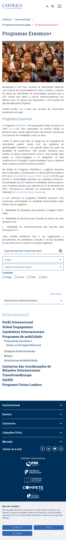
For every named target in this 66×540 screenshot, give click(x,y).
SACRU (7, 380)
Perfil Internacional (17, 322)
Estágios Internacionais (19, 351)
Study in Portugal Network (23, 345)
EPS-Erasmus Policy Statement (29, 192)
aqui (21, 108)
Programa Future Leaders (22, 385)
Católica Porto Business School (20, 300)
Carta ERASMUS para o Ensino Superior (31, 175)
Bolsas (8, 356)
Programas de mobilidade (16, 24)
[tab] (33, 300)
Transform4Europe (17, 375)
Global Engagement (17, 327)
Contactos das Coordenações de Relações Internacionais (26, 368)
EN (47, 6)
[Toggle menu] (59, 6)
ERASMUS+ (21, 125)
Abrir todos (55, 294)
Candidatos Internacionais (23, 332)
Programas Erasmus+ (18, 341)
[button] (33, 294)
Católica (6, 19)
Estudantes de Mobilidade (21, 360)
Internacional (23, 19)
